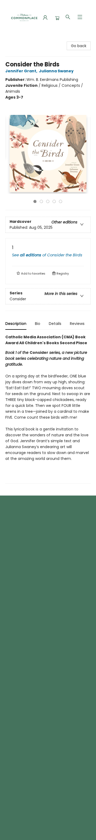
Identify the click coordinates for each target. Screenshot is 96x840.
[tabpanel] (48, 409)
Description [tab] (15, 323)
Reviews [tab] (77, 323)
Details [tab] (55, 323)
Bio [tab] (37, 323)
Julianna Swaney (56, 71)
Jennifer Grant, (21, 71)
